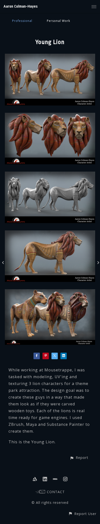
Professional (22, 21)
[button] (79, 458)
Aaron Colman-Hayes (21, 6)
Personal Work (58, 21)
